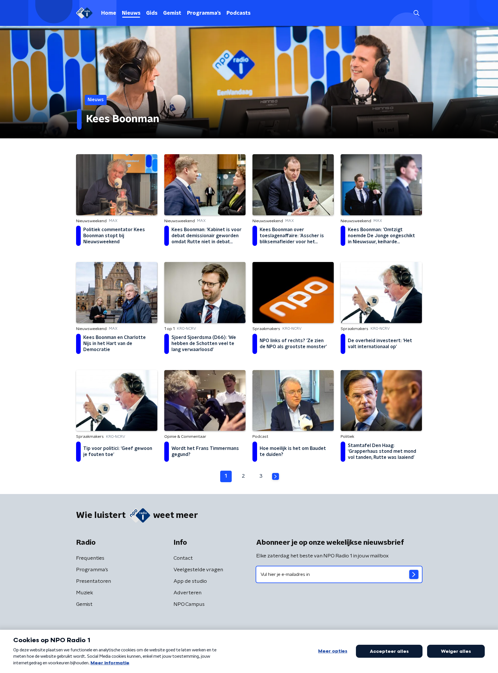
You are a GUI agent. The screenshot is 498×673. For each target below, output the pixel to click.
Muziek (84, 592)
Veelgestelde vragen (198, 569)
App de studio (190, 581)
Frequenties (90, 558)
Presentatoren (93, 581)
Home (108, 13)
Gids (151, 13)
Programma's (204, 13)
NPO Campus (189, 604)
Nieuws (131, 13)
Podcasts (238, 13)
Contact (183, 558)
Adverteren (187, 592)
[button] (416, 13)
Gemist (172, 13)
